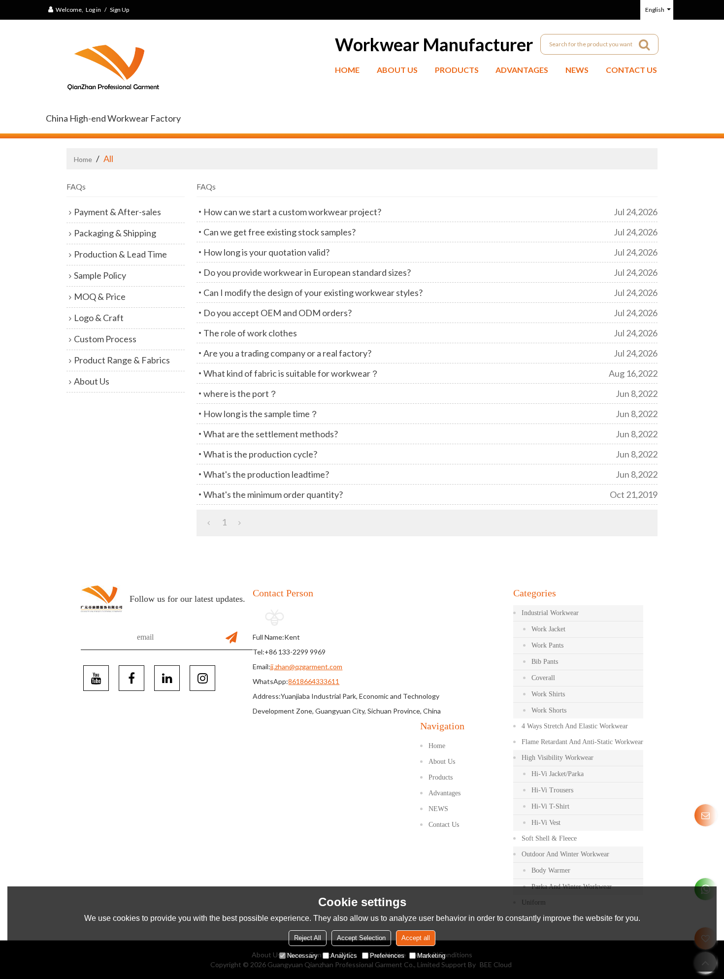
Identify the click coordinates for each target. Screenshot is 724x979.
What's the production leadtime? (266, 474)
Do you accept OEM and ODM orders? (277, 312)
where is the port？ (240, 393)
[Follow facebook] (131, 678)
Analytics (343, 955)
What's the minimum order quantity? (273, 494)
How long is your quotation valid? (266, 252)
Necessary (302, 955)
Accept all (415, 938)
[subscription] (231, 637)
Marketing (431, 955)
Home (347, 69)
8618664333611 (313, 681)
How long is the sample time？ (261, 413)
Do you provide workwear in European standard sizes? (307, 272)
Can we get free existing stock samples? (279, 232)
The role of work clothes (250, 332)
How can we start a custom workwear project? (292, 211)
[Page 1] (208, 522)
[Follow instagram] (202, 678)
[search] (644, 44)
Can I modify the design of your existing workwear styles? (313, 292)
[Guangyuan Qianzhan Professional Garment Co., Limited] (113, 71)
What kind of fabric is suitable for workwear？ (291, 373)
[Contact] (705, 815)
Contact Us (631, 69)
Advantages (521, 69)
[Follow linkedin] (167, 678)
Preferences (387, 955)
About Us (397, 69)
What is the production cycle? (260, 454)
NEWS (577, 69)
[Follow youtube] (96, 678)
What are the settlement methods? (270, 433)
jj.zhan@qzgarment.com (306, 666)
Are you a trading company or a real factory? (287, 353)
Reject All (307, 938)
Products (457, 69)
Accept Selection (361, 938)
